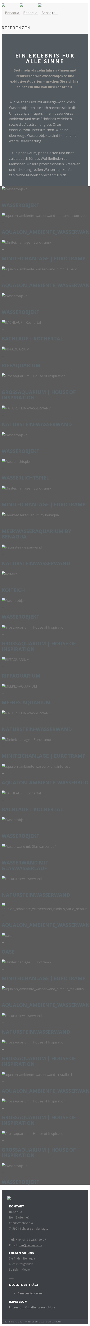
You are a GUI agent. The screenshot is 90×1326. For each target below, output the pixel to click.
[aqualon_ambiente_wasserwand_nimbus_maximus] (3, 994)
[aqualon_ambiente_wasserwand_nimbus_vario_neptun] (3, 914)
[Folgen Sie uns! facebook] (10, 1277)
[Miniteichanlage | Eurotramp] (3, 248)
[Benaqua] (28, 12)
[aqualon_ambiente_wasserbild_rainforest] (3, 772)
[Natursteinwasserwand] (3, 552)
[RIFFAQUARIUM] (3, 354)
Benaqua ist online (29, 1293)
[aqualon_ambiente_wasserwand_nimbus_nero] (3, 274)
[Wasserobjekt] (3, 194)
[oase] (3, 941)
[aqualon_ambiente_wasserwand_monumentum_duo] (3, 221)
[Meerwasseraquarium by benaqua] (3, 520)
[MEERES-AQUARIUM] (3, 691)
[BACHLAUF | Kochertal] (3, 328)
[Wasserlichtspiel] (3, 467)
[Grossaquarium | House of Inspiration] (3, 381)
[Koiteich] (3, 579)
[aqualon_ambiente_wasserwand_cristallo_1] (3, 1080)
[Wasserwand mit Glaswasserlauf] (3, 852)
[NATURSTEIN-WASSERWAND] (3, 413)
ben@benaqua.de (30, 1245)
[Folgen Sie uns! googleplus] (12, 1277)
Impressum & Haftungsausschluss (32, 1307)
